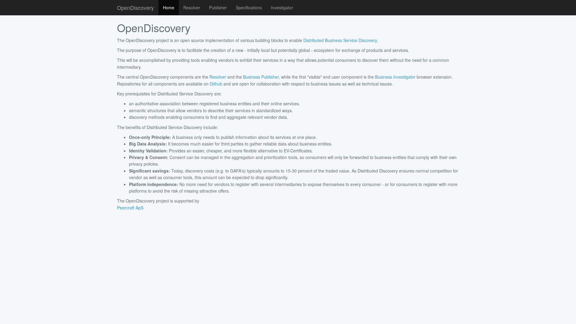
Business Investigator (395, 77)
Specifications (249, 7)
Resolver (191, 7)
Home (168, 7)
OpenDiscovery (135, 7)
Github (216, 84)
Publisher (218, 7)
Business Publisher (261, 77)
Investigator (282, 7)
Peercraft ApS (130, 208)
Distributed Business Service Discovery (340, 40)
